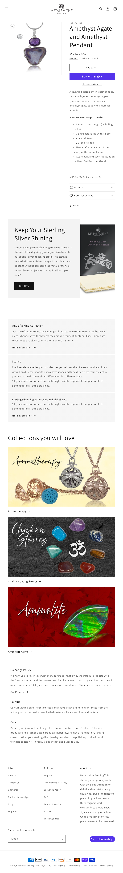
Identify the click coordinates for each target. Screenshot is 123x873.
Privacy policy (74, 865)
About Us (13, 775)
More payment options (92, 84)
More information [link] (22, 347)
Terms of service (90, 865)
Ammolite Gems (18, 652)
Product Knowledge (18, 797)
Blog (10, 804)
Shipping (74, 58)
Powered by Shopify (42, 866)
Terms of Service (52, 804)
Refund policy (59, 865)
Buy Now (24, 285)
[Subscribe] (62, 839)
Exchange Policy (52, 789)
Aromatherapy (17, 511)
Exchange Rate (51, 818)
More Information (22, 415)
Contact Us (13, 782)
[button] (6, 8)
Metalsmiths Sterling (25, 866)
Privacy (47, 811)
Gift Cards (13, 789)
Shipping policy (106, 865)
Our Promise (17, 692)
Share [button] (76, 205)
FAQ (46, 797)
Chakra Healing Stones (22, 581)
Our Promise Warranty (55, 782)
